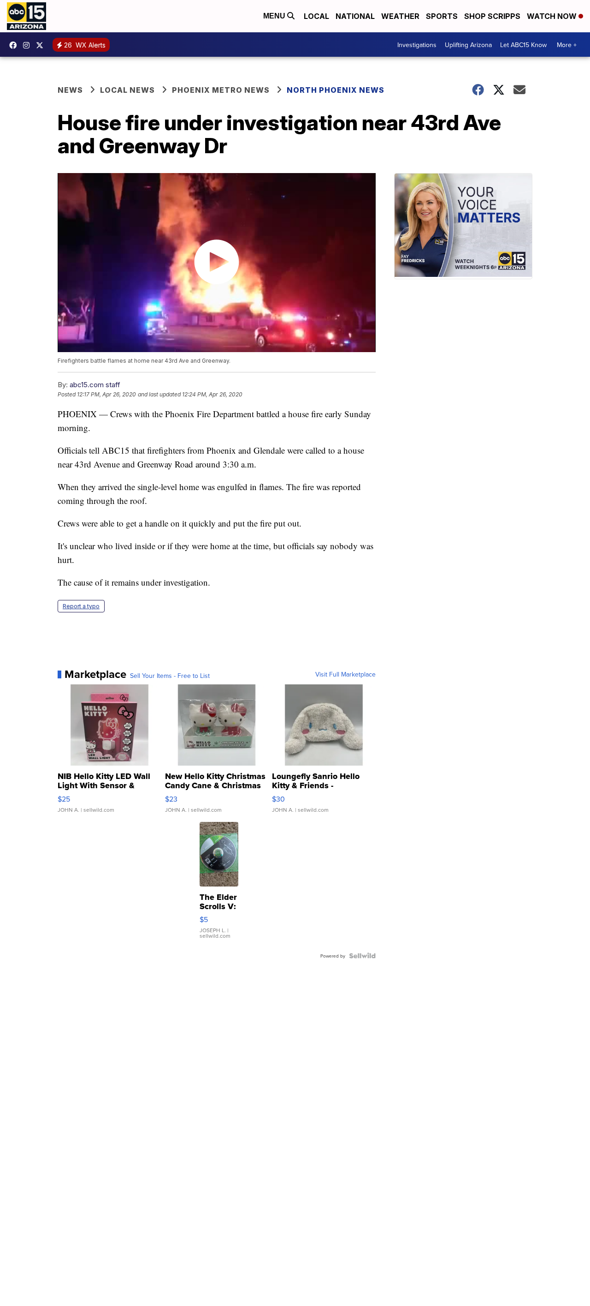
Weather (400, 16)
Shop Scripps (492, 16)
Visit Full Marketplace (345, 674)
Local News (127, 90)
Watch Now (552, 16)
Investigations (417, 44)
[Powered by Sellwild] (362, 956)
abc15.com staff (95, 384)
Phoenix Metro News (221, 90)
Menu (275, 16)
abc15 (15, 45)
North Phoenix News (335, 90)
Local (316, 16)
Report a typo (81, 606)
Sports (442, 16)
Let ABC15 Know (523, 44)
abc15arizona (28, 45)
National (355, 16)
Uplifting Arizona (468, 44)
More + (567, 44)
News (70, 90)
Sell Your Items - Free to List (170, 675)
